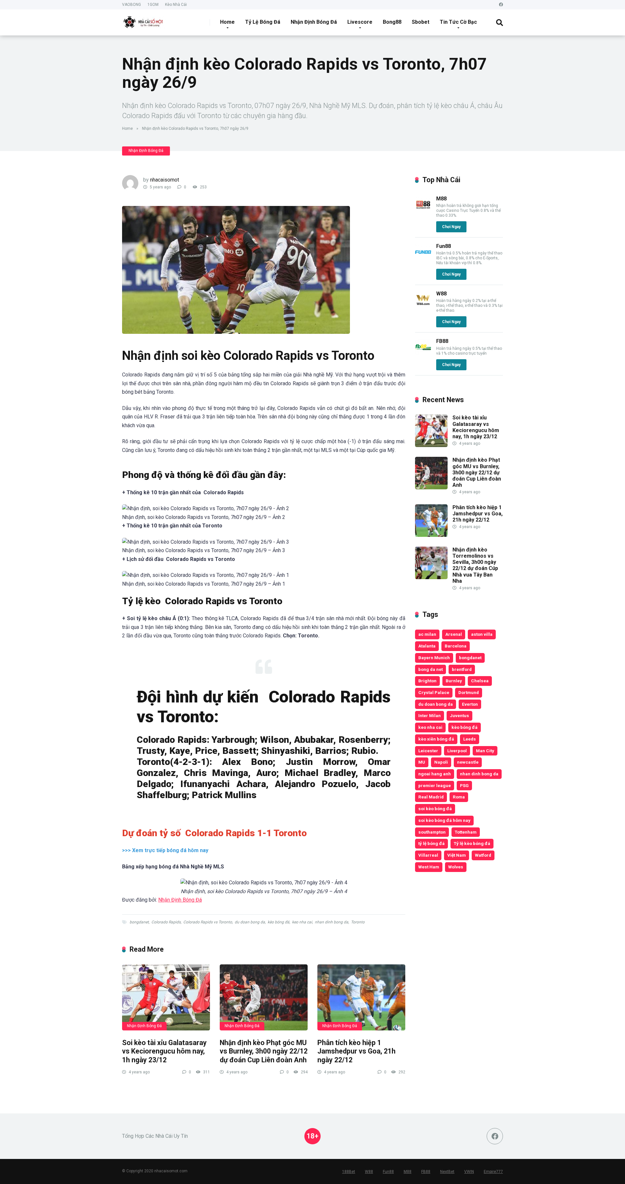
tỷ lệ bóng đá (431, 843)
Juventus (459, 715)
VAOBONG (131, 4)
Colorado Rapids (166, 922)
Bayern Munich (434, 657)
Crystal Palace (433, 692)
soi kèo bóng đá (435, 808)
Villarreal (428, 855)
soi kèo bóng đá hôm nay (444, 820)
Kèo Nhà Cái (176, 4)
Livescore (359, 22)
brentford (462, 669)
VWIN (469, 1171)
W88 (441, 294)
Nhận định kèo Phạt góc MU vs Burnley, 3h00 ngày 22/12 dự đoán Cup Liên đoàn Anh (264, 1051)
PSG (464, 785)
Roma (459, 796)
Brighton (427, 680)
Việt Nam (456, 855)
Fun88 (443, 246)
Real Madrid (431, 796)
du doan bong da (250, 922)
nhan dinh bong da (331, 922)
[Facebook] (501, 4)
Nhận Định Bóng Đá (314, 22)
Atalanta (427, 645)
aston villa (482, 634)
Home (227, 22)
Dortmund (468, 692)
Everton (470, 704)
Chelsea (480, 680)
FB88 (442, 341)
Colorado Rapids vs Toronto (207, 922)
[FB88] (423, 353)
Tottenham (466, 832)
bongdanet (139, 922)
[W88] (423, 306)
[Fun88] (423, 258)
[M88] (423, 211)
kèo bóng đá (278, 922)
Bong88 (392, 22)
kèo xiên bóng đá (436, 739)
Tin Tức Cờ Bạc (458, 22)
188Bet (348, 1171)
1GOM (153, 4)
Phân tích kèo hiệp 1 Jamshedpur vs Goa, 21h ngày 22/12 (356, 1051)
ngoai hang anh (434, 773)
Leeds (469, 739)
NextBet (447, 1171)
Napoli (441, 762)
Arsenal (453, 634)
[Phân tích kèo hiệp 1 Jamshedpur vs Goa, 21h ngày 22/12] (361, 997)
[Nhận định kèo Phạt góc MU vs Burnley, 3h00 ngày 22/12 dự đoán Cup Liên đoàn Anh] (264, 997)
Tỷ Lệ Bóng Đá (262, 22)
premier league (434, 785)
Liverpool (457, 750)
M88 (441, 199)
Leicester (428, 750)
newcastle (468, 762)
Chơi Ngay (451, 227)
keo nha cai (302, 922)
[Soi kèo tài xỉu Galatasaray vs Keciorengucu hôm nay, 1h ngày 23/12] (166, 997)
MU (421, 762)
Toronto (358, 922)
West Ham (428, 866)
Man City (485, 750)
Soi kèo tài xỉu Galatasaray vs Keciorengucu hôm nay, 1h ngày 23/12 (164, 1051)
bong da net (430, 669)
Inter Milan (429, 715)
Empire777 (493, 1171)
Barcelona (455, 645)
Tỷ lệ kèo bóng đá (472, 843)
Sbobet (420, 22)
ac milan (427, 634)
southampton (432, 832)
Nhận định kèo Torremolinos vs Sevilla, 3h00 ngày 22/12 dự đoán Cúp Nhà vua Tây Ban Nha (475, 565)
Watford (483, 855)
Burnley (454, 680)
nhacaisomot (164, 180)
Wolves (455, 866)
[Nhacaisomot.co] (144, 20)
